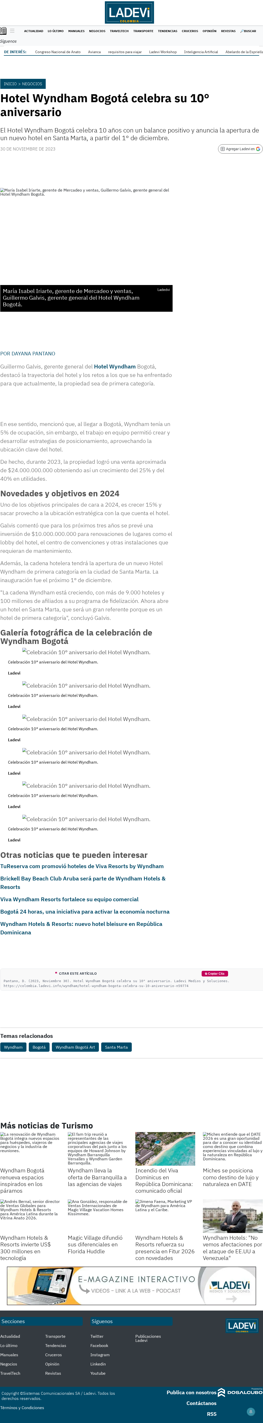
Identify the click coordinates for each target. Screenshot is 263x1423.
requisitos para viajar (125, 52)
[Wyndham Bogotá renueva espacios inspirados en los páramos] (30, 1149)
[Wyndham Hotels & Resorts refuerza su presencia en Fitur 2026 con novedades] (165, 1216)
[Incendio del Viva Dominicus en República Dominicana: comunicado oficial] (165, 1149)
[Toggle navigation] (10, 31)
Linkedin (98, 1364)
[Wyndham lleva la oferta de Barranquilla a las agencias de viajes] (98, 1149)
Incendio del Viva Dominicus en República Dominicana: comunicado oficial (164, 1180)
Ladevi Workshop (163, 52)
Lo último (56, 31)
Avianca (94, 52)
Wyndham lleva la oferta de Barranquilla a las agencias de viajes (97, 1177)
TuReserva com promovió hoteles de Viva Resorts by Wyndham (82, 866)
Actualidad (33, 31)
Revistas (228, 31)
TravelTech (119, 31)
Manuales (76, 31)
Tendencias (167, 31)
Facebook (99, 1345)
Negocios (97, 31)
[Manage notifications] (251, 1412)
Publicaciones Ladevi (148, 1338)
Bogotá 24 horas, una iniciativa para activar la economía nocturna (85, 911)
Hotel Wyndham (115, 366)
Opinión (210, 31)
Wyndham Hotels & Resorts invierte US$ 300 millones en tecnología (25, 1247)
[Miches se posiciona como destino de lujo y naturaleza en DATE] (233, 1149)
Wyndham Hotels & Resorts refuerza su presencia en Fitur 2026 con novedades (165, 1247)
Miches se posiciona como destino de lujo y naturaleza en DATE (231, 1177)
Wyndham (13, 1047)
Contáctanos (201, 1403)
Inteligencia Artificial (201, 52)
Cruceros (190, 31)
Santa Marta (116, 1047)
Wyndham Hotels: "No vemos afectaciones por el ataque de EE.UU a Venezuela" (232, 1247)
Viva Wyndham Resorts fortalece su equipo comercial (69, 899)
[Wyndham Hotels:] (233, 1216)
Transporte (143, 31)
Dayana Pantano (33, 353)
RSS (212, 1413)
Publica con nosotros (192, 1392)
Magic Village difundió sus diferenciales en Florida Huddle (95, 1244)
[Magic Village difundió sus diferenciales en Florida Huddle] (98, 1216)
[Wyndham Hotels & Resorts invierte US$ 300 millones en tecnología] (30, 1216)
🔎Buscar (248, 31)
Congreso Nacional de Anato (58, 52)
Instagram (100, 1354)
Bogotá (39, 1047)
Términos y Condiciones (22, 1407)
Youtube (98, 1373)
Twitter (97, 1336)
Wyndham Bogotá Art (75, 1047)
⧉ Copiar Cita (214, 973)
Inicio (10, 83)
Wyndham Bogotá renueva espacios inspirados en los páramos (22, 1180)
